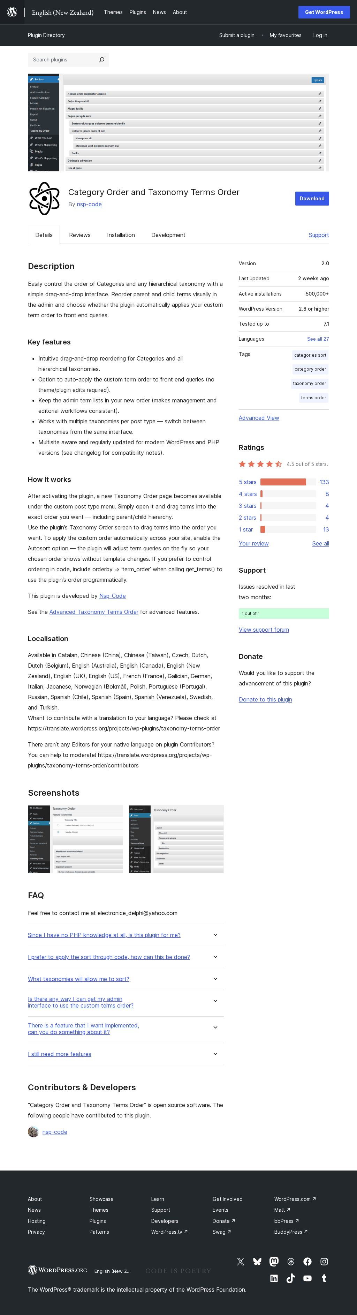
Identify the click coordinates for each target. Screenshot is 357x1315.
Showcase (102, 1199)
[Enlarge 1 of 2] (113, 814)
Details (44, 234)
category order (310, 369)
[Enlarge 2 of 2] (214, 814)
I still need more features (59, 1054)
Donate (224, 1221)
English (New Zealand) (118, 1271)
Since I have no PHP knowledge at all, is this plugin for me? (104, 935)
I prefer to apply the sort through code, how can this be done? (109, 957)
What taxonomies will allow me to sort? (78, 979)
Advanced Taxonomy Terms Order (94, 611)
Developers (164, 1221)
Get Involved (228, 1199)
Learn (157, 1199)
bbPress (286, 1221)
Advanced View (259, 417)
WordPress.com (295, 1199)
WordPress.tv (169, 1232)
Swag (222, 1232)
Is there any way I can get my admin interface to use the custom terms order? (81, 1002)
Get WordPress (324, 12)
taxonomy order (309, 383)
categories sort (310, 355)
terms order (313, 397)
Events (220, 1210)
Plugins (98, 1221)
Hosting (37, 1221)
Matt (282, 1210)
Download (312, 198)
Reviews (80, 234)
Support (319, 234)
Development (168, 234)
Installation (121, 234)
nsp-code (89, 204)
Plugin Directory (46, 35)
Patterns (99, 1232)
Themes (99, 1210)
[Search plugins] (102, 60)
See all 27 (318, 339)
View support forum (264, 629)
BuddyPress (291, 1232)
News (34, 1210)
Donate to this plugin (265, 699)
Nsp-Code (112, 595)
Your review (254, 543)
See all (320, 543)
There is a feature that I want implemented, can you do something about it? (83, 1028)
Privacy (36, 1232)
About (35, 1199)
